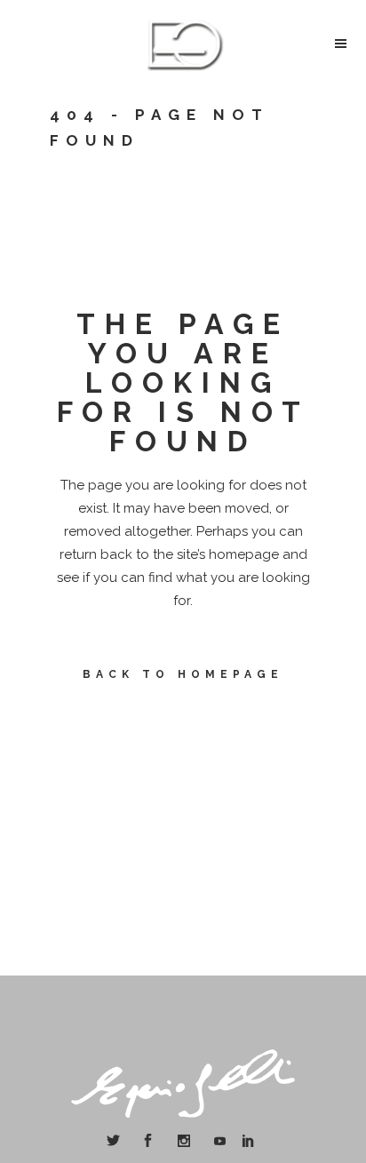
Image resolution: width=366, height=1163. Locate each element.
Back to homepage (183, 674)
